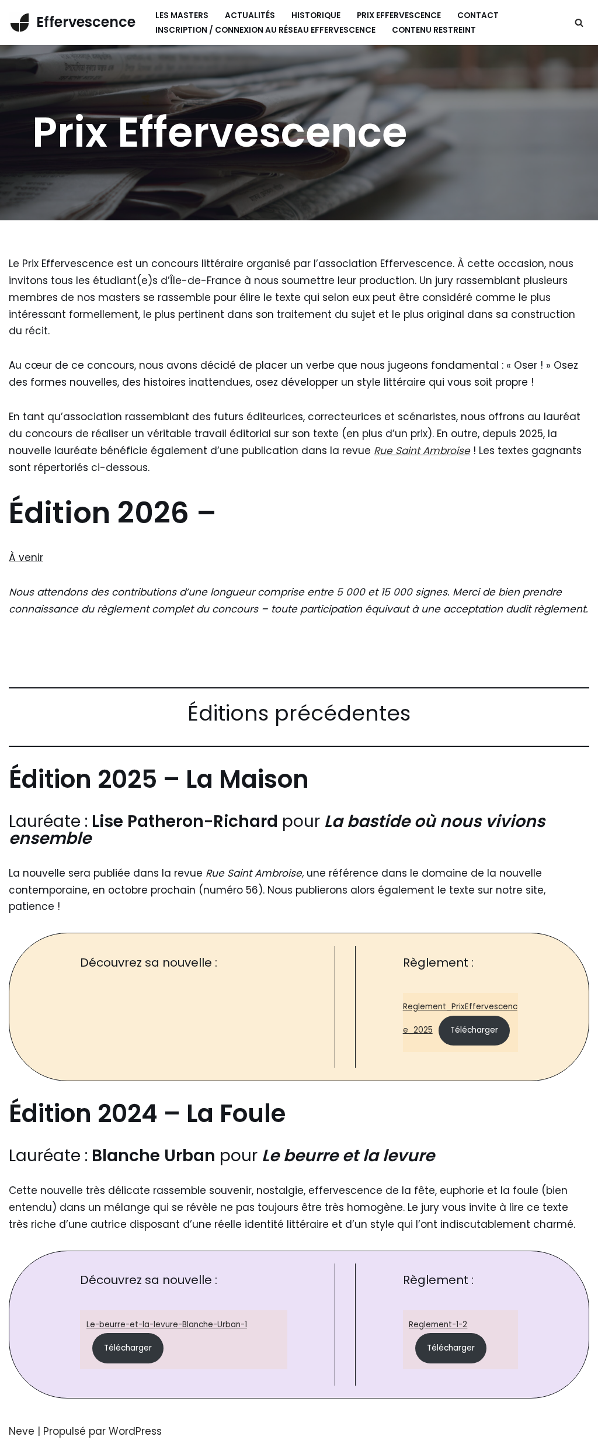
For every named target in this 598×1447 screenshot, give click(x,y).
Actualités (250, 15)
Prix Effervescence (399, 15)
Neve (21, 1431)
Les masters (181, 15)
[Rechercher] (579, 22)
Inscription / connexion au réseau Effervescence (265, 30)
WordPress (135, 1431)
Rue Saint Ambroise (422, 451)
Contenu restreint (434, 30)
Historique (315, 15)
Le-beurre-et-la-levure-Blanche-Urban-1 (166, 1324)
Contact (478, 15)
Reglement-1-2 (438, 1324)
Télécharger (474, 1030)
